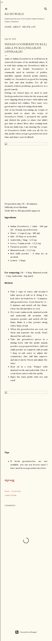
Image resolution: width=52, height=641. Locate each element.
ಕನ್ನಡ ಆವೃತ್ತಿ (10, 480)
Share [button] (7, 491)
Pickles (13, 495)
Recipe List (29, 27)
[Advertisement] (26, 598)
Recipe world (14, 14)
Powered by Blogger (28, 632)
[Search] (45, 8)
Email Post (16, 491)
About (17, 27)
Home (8, 27)
